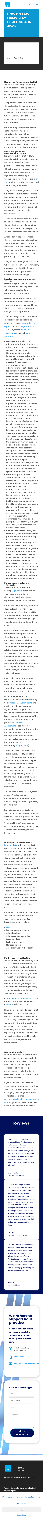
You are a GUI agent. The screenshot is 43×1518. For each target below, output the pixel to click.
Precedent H (14, 703)
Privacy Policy (21, 1515)
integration (24, 326)
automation (26, 323)
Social (9, 1004)
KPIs (8, 927)
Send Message (22, 1433)
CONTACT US (15, 58)
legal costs (17, 590)
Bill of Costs (26, 703)
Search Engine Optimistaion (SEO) (22, 998)
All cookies (21, 1503)
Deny (21, 1510)
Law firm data (10, 845)
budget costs (22, 745)
